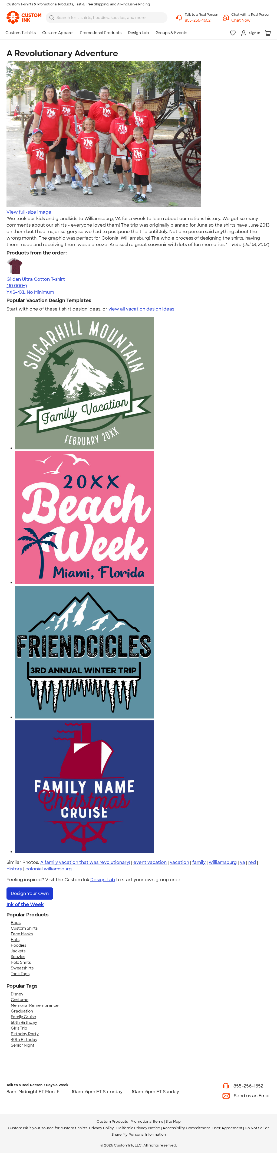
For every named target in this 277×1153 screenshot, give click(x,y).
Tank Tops (20, 973)
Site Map (173, 1121)
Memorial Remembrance (34, 1005)
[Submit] (52, 17)
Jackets (18, 951)
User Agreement (227, 1128)
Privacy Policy (101, 1128)
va (242, 862)
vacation (179, 862)
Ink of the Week (25, 904)
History (14, 869)
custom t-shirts (74, 1128)
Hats (15, 939)
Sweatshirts (22, 968)
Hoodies (18, 945)
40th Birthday (24, 1039)
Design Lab (102, 880)
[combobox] (106, 17)
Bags (16, 922)
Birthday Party (25, 1033)
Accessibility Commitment (186, 1128)
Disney (17, 994)
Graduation (22, 1011)
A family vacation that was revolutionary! (85, 862)
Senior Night (22, 1045)
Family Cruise (23, 1016)
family (199, 862)
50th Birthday (24, 1022)
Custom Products (112, 1121)
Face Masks (22, 934)
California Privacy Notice (138, 1128)
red (252, 862)
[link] (23, 17)
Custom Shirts (24, 928)
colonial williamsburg (48, 869)
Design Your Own (30, 893)
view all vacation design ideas (141, 309)
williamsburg (223, 862)
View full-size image (28, 212)
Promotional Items (146, 1121)
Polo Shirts (21, 962)
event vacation (150, 862)
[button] (251, 20)
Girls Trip (19, 1028)
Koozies (18, 956)
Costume (19, 999)
